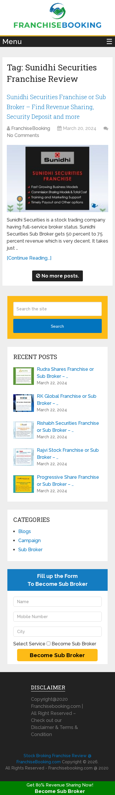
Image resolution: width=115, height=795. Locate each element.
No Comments (23, 135)
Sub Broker (30, 549)
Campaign (29, 540)
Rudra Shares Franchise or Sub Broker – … (65, 372)
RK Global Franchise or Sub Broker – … (66, 399)
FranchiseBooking (30, 128)
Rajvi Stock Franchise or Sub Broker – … (68, 453)
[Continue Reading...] (29, 258)
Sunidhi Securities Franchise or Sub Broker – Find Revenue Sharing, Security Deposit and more (56, 106)
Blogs (24, 531)
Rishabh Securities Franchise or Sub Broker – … (68, 426)
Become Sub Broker (60, 791)
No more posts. (60, 276)
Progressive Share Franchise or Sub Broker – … (68, 480)
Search (57, 326)
